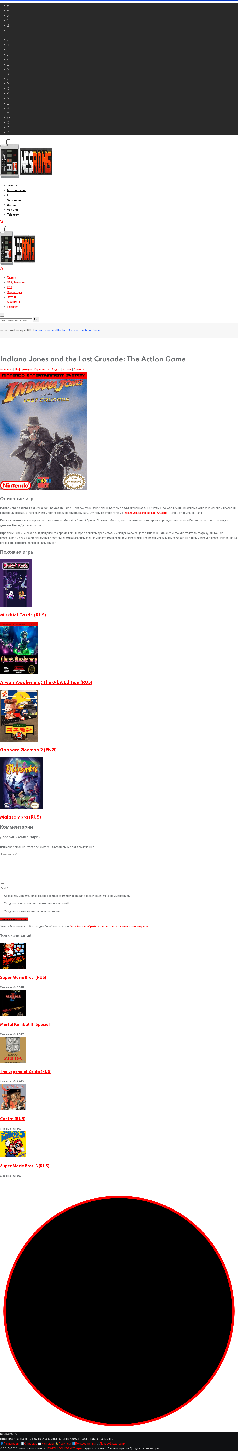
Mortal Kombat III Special (25, 1025)
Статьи (11, 205)
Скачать (79, 369)
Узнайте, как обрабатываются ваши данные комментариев (109, 926)
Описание (6, 369)
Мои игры (13, 210)
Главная (12, 185)
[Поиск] (1, 222)
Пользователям (84, 1443)
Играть (67, 369)
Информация (24, 369)
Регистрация (10, 1443)
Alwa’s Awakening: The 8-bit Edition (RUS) (46, 683)
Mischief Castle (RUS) (23, 615)
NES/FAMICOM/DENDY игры (64, 1448)
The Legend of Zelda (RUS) (25, 1072)
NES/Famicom (16, 190)
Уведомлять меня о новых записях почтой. (32, 911)
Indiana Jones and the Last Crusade (145, 513)
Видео (56, 369)
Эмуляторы (14, 200)
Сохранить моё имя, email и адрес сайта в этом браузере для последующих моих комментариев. (67, 896)
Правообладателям (110, 1443)
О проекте (29, 1443)
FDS (9, 195)
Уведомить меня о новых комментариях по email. (36, 903)
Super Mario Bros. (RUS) (23, 978)
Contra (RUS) (12, 1119)
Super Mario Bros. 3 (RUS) (24, 1166)
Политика (63, 1443)
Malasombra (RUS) (20, 817)
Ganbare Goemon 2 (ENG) (28, 750)
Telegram (13, 215)
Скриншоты (42, 369)
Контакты (46, 1443)
